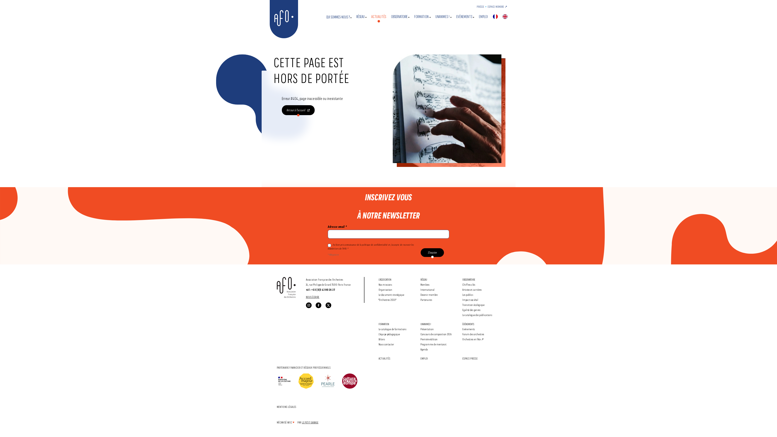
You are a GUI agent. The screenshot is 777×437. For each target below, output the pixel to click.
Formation (421, 16)
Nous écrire (313, 297)
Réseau (360, 16)
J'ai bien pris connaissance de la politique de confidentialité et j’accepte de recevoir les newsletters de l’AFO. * (371, 246)
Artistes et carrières (472, 289)
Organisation (385, 289)
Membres (425, 284)
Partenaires (426, 299)
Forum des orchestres (473, 334)
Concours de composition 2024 (436, 334)
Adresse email (337, 227)
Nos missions (385, 284)
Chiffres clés (468, 284)
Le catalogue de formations (393, 329)
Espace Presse (470, 358)
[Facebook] (318, 305)
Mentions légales (286, 406)
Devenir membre (429, 294)
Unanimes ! (442, 16)
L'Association (385, 279)
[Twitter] (328, 305)
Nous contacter (386, 344)
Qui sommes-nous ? (338, 17)
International (427, 289)
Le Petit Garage (310, 422)
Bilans (382, 339)
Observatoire (399, 16)
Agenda (424, 349)
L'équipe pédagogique (389, 334)
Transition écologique (473, 305)
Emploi (483, 16)
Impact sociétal (470, 299)
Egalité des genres (471, 310)
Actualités (378, 16)
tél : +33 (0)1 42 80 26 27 (320, 290)
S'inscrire (432, 253)
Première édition (429, 339)
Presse (480, 6)
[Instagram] (309, 305)
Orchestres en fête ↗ (473, 339)
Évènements (468, 324)
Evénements (464, 16)
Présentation (427, 329)
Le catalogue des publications (477, 315)
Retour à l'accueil (296, 110)
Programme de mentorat (433, 344)
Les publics (467, 294)
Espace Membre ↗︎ (497, 6)
